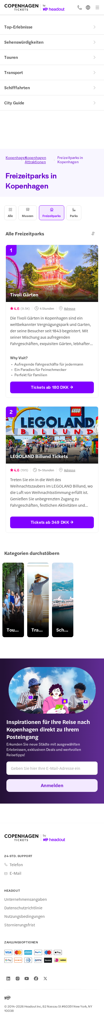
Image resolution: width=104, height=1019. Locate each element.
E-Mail (15, 873)
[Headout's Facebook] (36, 978)
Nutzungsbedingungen (24, 916)
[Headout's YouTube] (27, 978)
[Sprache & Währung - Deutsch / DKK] (88, 7)
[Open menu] (97, 7)
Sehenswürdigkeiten (23, 42)
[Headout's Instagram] (17, 978)
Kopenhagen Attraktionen (35, 159)
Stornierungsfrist (19, 924)
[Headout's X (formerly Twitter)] (45, 978)
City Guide (14, 103)
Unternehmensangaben (25, 899)
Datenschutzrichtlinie (23, 907)
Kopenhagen (12, 157)
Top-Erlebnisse (18, 27)
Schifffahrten (17, 87)
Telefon (16, 864)
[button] (93, 233)
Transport (13, 72)
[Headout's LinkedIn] (8, 978)
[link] (13, 600)
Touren (11, 57)
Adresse (69, 308)
